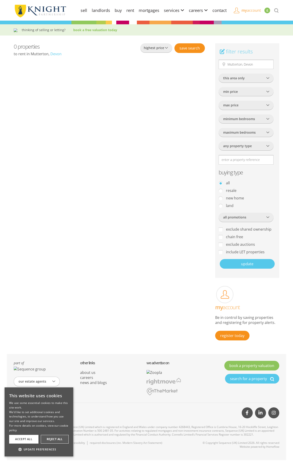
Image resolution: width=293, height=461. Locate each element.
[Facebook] (247, 412)
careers (196, 10)
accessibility (77, 443)
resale (230, 190)
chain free (234, 236)
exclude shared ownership (248, 229)
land (229, 205)
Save (189, 48)
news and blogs (93, 382)
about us (87, 372)
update (247, 263)
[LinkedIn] (260, 412)
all (227, 182)
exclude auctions (240, 244)
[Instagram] (273, 412)
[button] (39, 449)
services (172, 10)
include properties (245, 251)
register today (232, 335)
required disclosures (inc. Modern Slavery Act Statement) (126, 443)
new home (234, 198)
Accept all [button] (23, 439)
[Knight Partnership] (40, 10)
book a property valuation (251, 365)
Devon (56, 53)
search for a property (249, 378)
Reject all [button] (55, 439)
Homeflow (272, 447)
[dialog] (39, 421)
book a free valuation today (95, 30)
